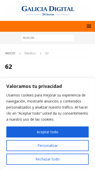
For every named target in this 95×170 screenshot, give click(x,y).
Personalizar (47, 145)
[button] (88, 26)
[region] (47, 124)
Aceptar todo (47, 131)
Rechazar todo (47, 159)
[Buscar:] (47, 37)
